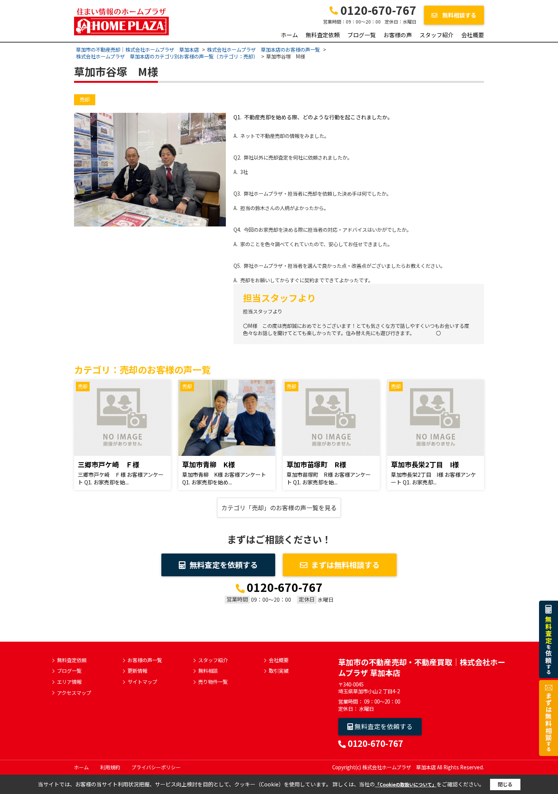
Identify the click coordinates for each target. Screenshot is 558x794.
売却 (85, 99)
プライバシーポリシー (156, 767)
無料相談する (458, 15)
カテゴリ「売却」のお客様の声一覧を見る (279, 507)
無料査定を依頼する (223, 564)
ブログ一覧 (361, 35)
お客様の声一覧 (145, 660)
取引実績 (278, 670)
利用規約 (110, 767)
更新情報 (137, 670)
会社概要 (472, 35)
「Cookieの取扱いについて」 (406, 784)
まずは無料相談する (345, 564)
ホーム (289, 35)
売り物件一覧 (213, 682)
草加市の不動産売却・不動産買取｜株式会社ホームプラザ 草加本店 (421, 667)
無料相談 (208, 670)
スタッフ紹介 (436, 35)
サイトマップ (142, 682)
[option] (150, 170)
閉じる (505, 784)
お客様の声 (397, 35)
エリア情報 (69, 682)
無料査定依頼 (323, 35)
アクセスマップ (74, 693)
